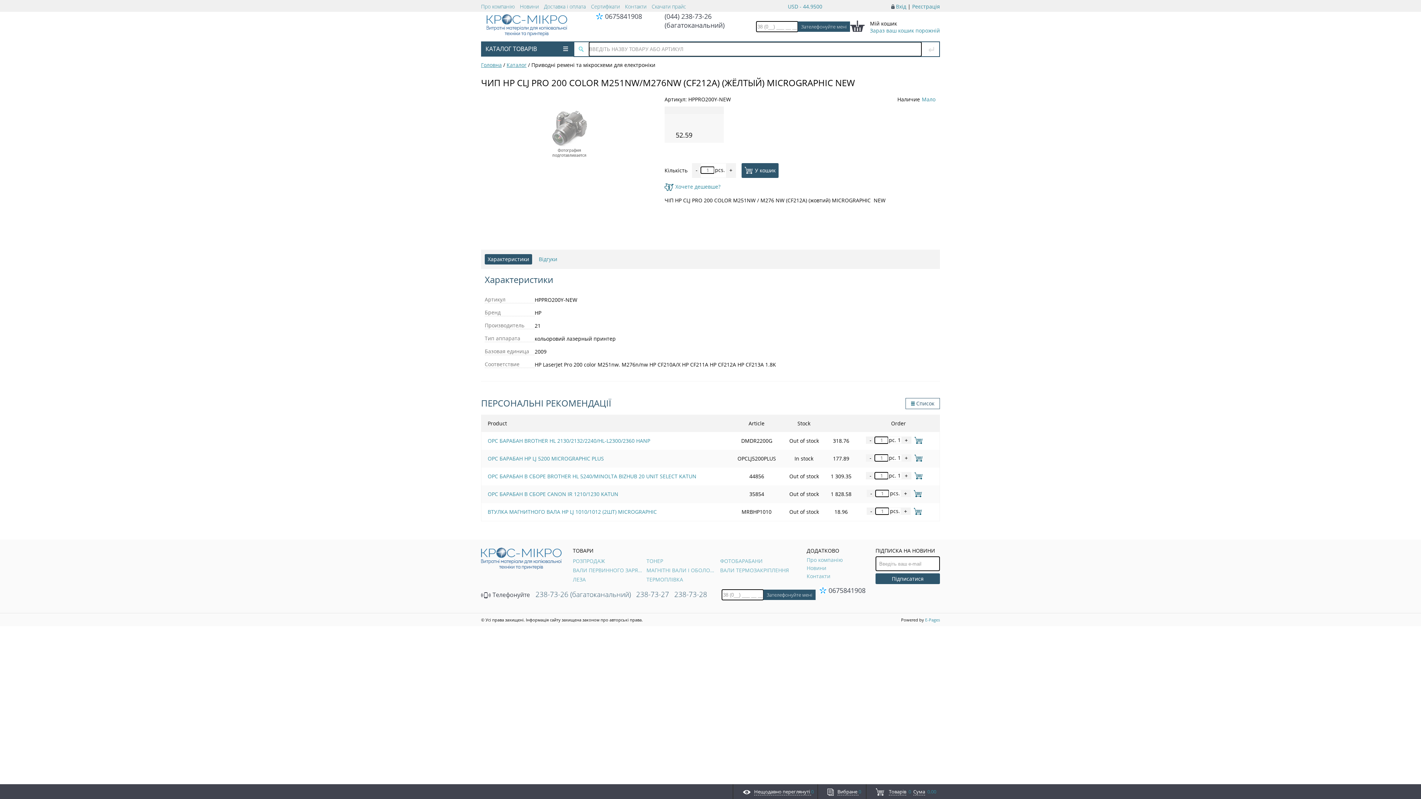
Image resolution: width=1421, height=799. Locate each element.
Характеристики (508, 259)
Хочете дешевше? (697, 186)
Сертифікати (605, 6)
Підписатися (908, 578)
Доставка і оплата (565, 6)
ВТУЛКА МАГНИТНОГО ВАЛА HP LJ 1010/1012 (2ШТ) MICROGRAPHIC (572, 511)
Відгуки (548, 259)
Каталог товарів (511, 49)
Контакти (635, 6)
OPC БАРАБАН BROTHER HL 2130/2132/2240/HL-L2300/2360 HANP (569, 440)
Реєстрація (926, 6)
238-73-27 (652, 594)
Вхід (901, 6)
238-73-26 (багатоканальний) (583, 594)
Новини (529, 6)
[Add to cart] (917, 440)
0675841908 (623, 16)
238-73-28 (690, 594)
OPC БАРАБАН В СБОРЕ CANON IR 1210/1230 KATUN (553, 494)
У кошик (765, 169)
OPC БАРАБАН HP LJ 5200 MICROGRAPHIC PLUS (546, 458)
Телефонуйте (510, 595)
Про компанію (498, 6)
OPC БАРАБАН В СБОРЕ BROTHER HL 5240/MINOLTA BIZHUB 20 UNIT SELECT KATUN (592, 476)
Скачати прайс (669, 6)
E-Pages (932, 620)
